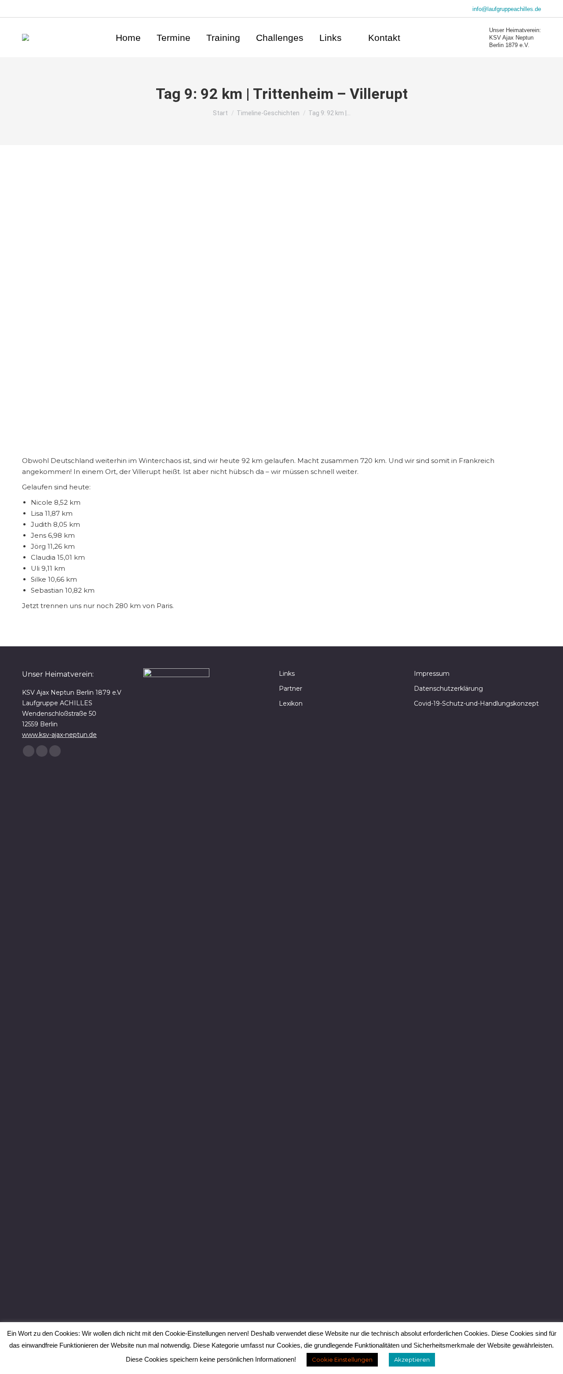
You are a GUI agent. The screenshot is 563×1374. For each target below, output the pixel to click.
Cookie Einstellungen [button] (342, 1359)
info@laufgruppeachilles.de (506, 9)
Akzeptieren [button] (412, 1359)
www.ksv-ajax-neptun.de (59, 735)
